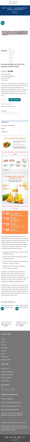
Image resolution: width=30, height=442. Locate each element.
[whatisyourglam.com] (13, 2)
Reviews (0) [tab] (4, 131)
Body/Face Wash (5, 359)
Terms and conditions (7, 371)
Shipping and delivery (7, 374)
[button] (2, 3)
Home (4, 8)
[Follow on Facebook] (2, 389)
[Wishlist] (23, 2)
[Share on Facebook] (5, 113)
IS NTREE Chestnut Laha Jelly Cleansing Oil (22, 323)
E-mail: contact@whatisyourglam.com (11, 402)
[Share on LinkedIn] (16, 113)
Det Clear (3, 111)
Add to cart (14, 99)
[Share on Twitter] (8, 113)
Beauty (9, 8)
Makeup (3, 341)
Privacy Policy (5, 368)
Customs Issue (5, 380)
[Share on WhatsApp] (2, 113)
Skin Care (4, 344)
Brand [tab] (3, 128)
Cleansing (4, 350)
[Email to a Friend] (11, 113)
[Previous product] (16, 12)
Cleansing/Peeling (20, 8)
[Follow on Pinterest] (13, 389)
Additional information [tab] (8, 125)
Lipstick (3, 353)
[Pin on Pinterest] (13, 113)
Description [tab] (4, 122)
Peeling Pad (4, 347)
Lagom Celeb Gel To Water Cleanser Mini (6, 323)
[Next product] (13, 12)
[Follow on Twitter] (8, 389)
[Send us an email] (11, 389)
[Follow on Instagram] (5, 389)
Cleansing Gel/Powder (15, 9)
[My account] (25, 2)
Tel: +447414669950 (6, 399)
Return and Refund (6, 377)
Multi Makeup (4, 356)
